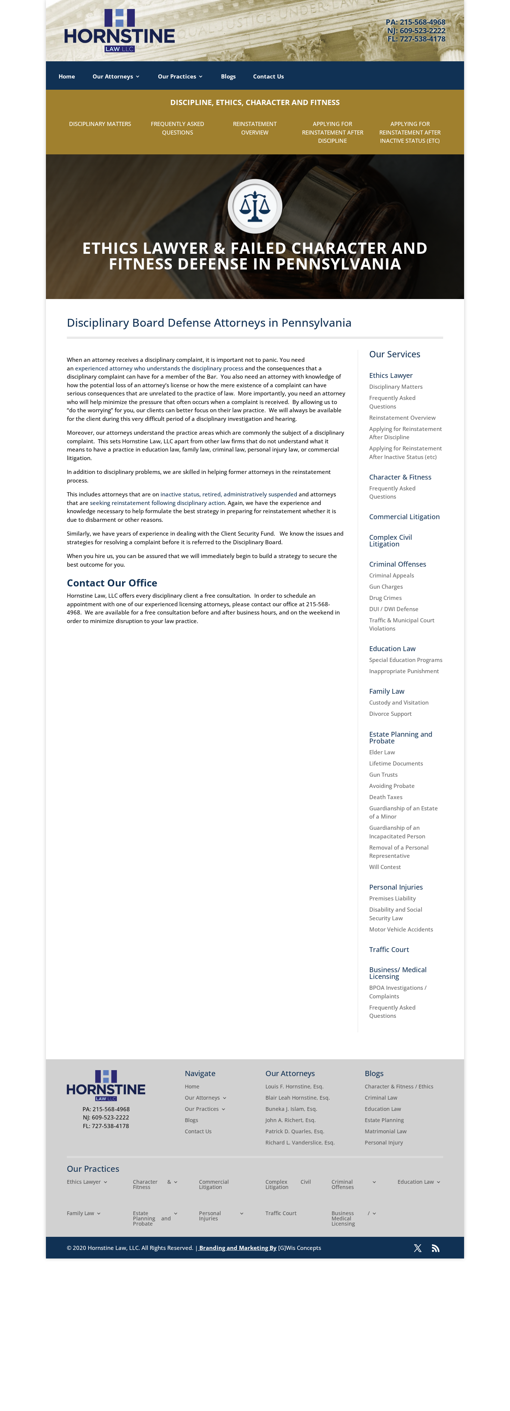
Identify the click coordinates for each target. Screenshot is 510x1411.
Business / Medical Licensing (351, 1219)
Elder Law (382, 752)
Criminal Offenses (397, 564)
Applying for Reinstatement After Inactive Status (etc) (410, 132)
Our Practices (177, 77)
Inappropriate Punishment (404, 671)
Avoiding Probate (392, 785)
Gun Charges (386, 586)
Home (67, 77)
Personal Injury (384, 1143)
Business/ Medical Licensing (398, 973)
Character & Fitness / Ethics (399, 1087)
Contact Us (268, 77)
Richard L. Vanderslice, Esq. (300, 1143)
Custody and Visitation (399, 702)
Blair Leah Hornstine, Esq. (297, 1098)
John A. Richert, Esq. (290, 1121)
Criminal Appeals (391, 575)
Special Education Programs (405, 659)
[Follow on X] (417, 1248)
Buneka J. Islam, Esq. (291, 1109)
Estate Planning (384, 1121)
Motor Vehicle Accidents (401, 929)
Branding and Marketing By (238, 1247)
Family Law (386, 691)
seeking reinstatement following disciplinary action (157, 502)
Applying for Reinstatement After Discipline (332, 132)
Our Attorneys (113, 77)
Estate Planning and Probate (400, 737)
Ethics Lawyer (391, 375)
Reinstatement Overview (402, 417)
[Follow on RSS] (435, 1248)
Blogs (228, 77)
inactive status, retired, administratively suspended (229, 494)
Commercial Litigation (404, 516)
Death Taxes (385, 797)
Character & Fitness (400, 476)
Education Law (392, 648)
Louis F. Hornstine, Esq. (294, 1087)
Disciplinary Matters (100, 123)
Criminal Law (381, 1098)
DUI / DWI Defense (394, 609)
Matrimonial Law (386, 1132)
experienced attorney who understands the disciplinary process (159, 368)
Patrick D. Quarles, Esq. (294, 1132)
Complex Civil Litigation (390, 540)
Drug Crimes (385, 597)
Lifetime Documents (396, 763)
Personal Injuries (396, 886)
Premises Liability (392, 898)
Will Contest (385, 867)
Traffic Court (389, 949)
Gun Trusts (383, 774)
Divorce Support (390, 713)
